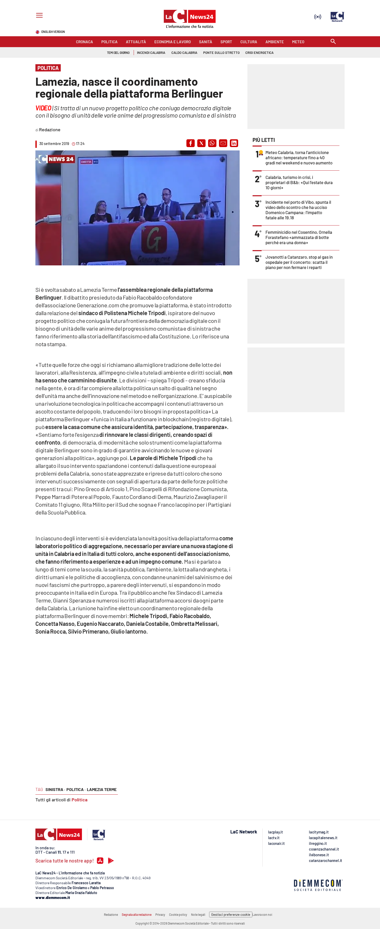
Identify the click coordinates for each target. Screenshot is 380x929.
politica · (76, 789)
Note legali (198, 914)
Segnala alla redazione (136, 914)
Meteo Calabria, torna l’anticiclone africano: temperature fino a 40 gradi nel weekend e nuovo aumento (298, 157)
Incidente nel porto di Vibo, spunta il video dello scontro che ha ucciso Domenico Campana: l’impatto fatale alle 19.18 (298, 209)
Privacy (160, 914)
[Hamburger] (38, 16)
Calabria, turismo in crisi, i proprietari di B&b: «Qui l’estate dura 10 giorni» (299, 182)
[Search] (333, 42)
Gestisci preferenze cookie (230, 914)
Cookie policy (178, 914)
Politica (79, 799)
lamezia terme (102, 789)
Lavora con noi (262, 914)
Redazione (111, 914)
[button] (190, 143)
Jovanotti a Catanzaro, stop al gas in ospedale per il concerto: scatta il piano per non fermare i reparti (299, 262)
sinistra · (55, 789)
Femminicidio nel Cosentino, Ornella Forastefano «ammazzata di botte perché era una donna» (298, 237)
